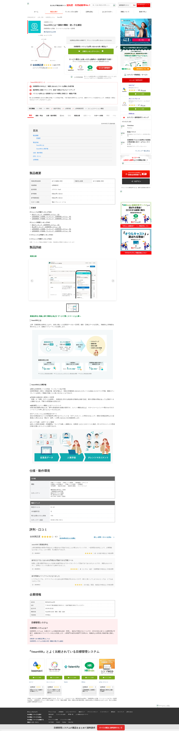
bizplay (64, 722)
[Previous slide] (32, 280)
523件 (143, 105)
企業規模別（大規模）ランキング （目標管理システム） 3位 (51, 216)
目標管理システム (50, 17)
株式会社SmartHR (50, 32)
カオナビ (31, 682)
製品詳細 (35, 142)
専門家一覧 (70, 714)
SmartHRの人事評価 (42, 148)
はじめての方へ (107, 12)
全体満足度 (38, 65)
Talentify (66, 682)
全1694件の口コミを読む (68, 538)
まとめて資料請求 (104, 68)
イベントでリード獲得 (65, 719)
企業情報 (35, 159)
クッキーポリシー (104, 711)
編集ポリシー (82, 711)
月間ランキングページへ (90, 51)
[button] (72, 279)
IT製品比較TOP (31, 17)
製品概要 (35, 135)
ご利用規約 (60, 711)
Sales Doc (70, 722)
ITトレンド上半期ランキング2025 (42, 235)
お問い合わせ (129, 711)
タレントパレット (51, 682)
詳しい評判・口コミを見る (102, 537)
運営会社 (113, 711)
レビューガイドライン (71, 711)
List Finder (51, 722)
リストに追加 (37, 677)
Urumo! (58, 722)
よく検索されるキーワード (82, 714)
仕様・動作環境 (37, 153)
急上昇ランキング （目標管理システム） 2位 (46, 227)
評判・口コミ (37, 156)
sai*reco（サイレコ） (104, 682)
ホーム (36, 12)
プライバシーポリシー (92, 711)
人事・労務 (40, 17)
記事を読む (89, 12)
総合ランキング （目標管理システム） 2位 (45, 214)
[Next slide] (113, 280)
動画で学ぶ (142, 12)
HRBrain (83, 682)
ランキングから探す (71, 12)
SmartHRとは (40, 145)
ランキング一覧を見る (142, 151)
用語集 (50, 717)
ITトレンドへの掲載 (53, 719)
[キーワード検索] (114, 5)
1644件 (144, 90)
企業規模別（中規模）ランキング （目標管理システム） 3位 (51, 218)
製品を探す (54, 12)
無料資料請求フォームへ (143, 5)
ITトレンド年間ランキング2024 (41, 239)
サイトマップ (121, 711)
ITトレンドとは (52, 711)
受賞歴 (38, 138)
